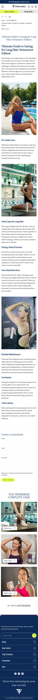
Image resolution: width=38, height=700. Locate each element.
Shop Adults (10, 12)
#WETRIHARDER (11, 20)
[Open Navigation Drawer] (2, 6)
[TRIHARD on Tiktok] (22, 673)
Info (3, 667)
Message (4, 457)
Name (3, 438)
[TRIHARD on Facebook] (19, 673)
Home (3, 20)
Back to (20, 605)
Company (6, 660)
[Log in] (32, 6)
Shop (4, 642)
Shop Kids (28, 12)
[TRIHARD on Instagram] (15, 673)
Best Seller (6, 648)
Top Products (7, 654)
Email (3, 448)
